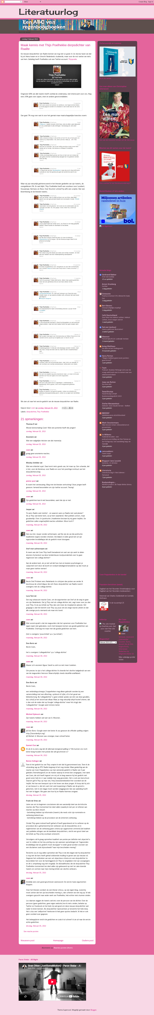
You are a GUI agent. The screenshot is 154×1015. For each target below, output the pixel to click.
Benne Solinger (32, 761)
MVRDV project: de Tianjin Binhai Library (117, 485)
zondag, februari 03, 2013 (36, 431)
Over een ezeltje (108, 277)
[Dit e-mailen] (63, 408)
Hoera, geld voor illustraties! (112, 329)
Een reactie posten (31, 932)
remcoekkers (107, 451)
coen (33, 408)
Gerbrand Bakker (109, 275)
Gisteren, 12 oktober (110, 463)
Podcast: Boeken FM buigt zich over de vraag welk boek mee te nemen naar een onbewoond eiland (117, 372)
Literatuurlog (48, 11)
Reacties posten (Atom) (63, 948)
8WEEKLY (105, 413)
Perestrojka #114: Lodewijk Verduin (115, 339)
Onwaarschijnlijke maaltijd (111, 308)
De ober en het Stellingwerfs (112, 348)
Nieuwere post (28, 941)
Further (105, 286)
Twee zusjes (106, 453)
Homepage (58, 941)
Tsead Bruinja (107, 392)
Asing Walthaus (108, 346)
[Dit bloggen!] (65, 408)
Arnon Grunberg (109, 284)
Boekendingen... (109, 482)
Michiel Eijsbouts (33, 714)
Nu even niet (106, 384)
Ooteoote (106, 294)
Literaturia (106, 471)
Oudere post (88, 941)
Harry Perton (107, 356)
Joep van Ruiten (109, 382)
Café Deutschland (109, 315)
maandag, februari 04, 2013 (36, 525)
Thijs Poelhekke (43, 412)
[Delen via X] (67, 408)
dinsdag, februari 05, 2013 (36, 795)
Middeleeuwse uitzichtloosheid (113, 415)
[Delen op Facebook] (70, 408)
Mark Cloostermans (110, 423)
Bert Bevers (107, 306)
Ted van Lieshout (109, 327)
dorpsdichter (31, 412)
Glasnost (105, 337)
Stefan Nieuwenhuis (110, 404)
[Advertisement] (114, 248)
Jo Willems (106, 435)
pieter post (31, 481)
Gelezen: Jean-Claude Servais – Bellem (116, 406)
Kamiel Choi (31, 745)
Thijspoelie (73, 59)
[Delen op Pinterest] (72, 408)
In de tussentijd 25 (116, 603)
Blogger (93, 1010)
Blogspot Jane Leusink (111, 461)
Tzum (104, 368)
